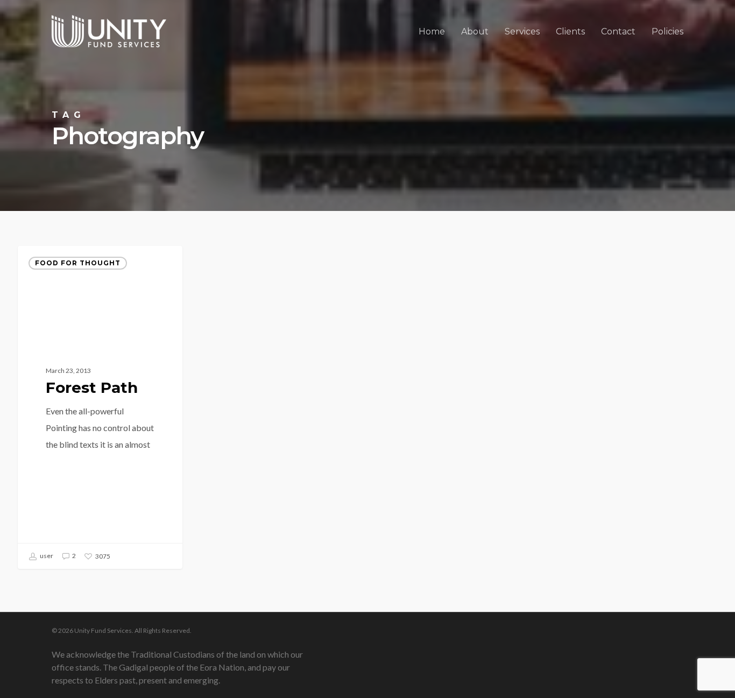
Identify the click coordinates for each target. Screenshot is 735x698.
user (46, 556)
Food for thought (78, 263)
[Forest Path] (100, 407)
